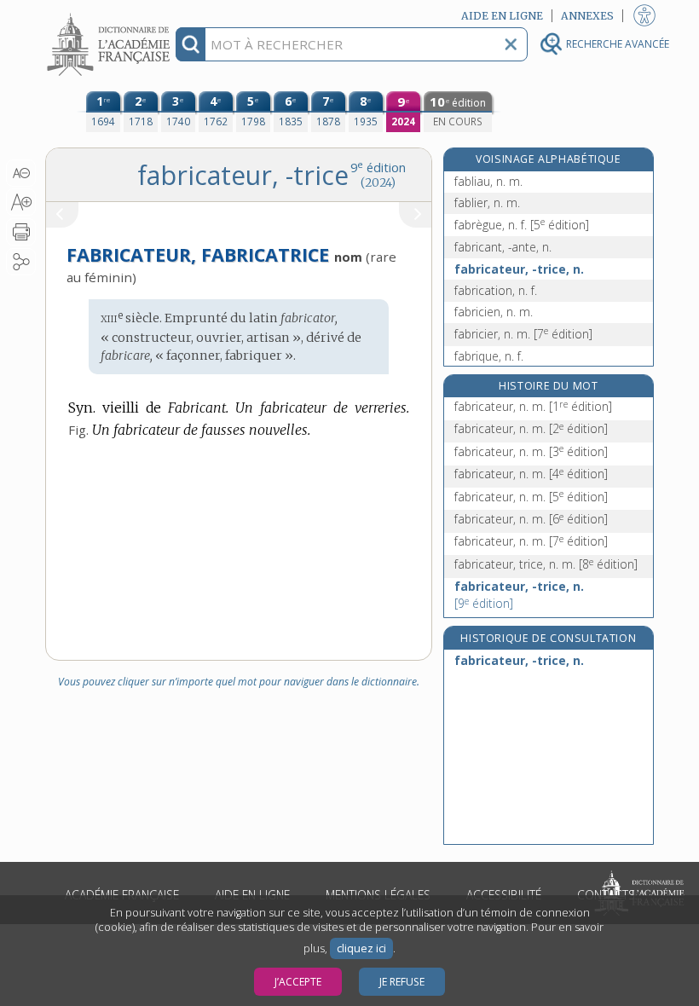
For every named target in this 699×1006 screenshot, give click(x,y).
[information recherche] (190, 44)
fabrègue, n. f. (521, 225)
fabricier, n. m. (523, 334)
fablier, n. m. (487, 202)
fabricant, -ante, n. (503, 247)
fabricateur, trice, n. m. (546, 564)
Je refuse (402, 981)
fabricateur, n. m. (533, 406)
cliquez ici (361, 948)
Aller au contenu (111, 15)
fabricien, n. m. (493, 312)
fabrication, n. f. (495, 290)
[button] (21, 173)
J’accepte (297, 981)
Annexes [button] (587, 15)
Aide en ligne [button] (502, 15)
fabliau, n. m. (488, 181)
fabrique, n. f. (488, 356)
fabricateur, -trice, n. (519, 269)
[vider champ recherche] (511, 44)
